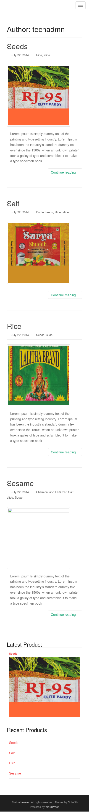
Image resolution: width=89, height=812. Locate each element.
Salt (13, 203)
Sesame (20, 483)
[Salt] (44, 253)
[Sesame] (44, 538)
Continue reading (64, 172)
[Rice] (44, 375)
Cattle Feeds (44, 212)
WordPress (52, 807)
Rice (39, 55)
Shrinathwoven (21, 802)
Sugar (19, 497)
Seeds (17, 46)
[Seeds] (44, 96)
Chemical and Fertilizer (51, 492)
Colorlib (73, 802)
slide (47, 55)
